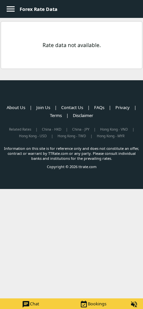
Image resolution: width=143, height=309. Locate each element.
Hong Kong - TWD (72, 136)
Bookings (93, 304)
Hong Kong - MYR (110, 136)
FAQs (99, 107)
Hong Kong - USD (33, 136)
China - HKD (52, 129)
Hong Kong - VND (114, 129)
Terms (56, 115)
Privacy (122, 107)
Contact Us (72, 107)
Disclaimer (83, 115)
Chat (30, 304)
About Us (16, 107)
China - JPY (80, 129)
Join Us (43, 107)
